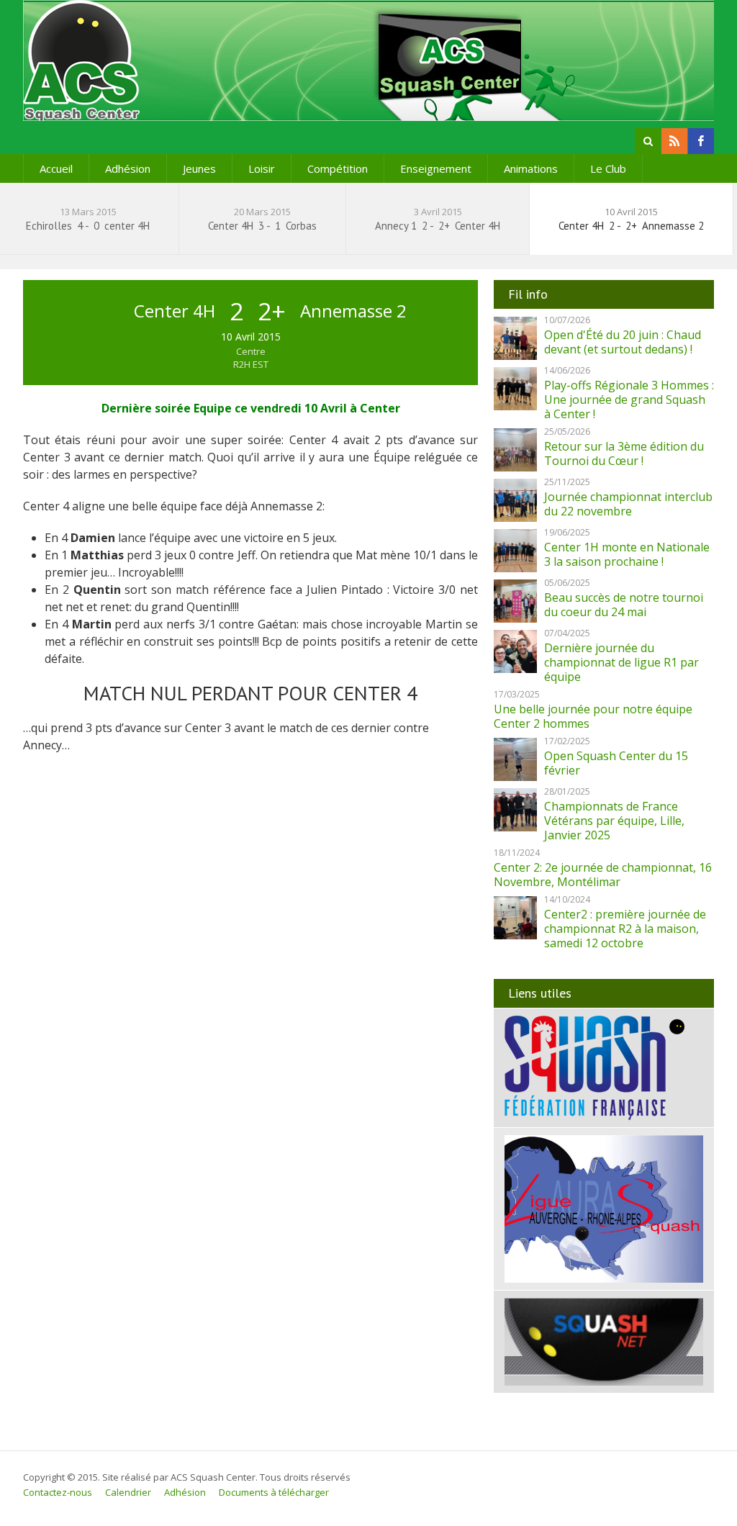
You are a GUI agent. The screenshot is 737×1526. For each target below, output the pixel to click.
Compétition (337, 168)
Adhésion (127, 168)
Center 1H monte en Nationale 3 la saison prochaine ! (627, 554)
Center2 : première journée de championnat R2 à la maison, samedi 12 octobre (625, 928)
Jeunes (199, 168)
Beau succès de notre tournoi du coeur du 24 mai (623, 605)
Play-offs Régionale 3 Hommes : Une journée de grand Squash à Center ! (629, 399)
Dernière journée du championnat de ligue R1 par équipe (621, 662)
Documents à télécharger (274, 1492)
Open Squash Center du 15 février (616, 763)
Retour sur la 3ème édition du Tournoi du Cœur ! (624, 453)
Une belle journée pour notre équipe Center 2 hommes (593, 716)
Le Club (608, 168)
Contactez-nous (57, 1492)
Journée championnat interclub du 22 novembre (628, 504)
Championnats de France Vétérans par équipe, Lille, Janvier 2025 (614, 820)
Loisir (261, 168)
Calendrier (128, 1492)
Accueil (56, 168)
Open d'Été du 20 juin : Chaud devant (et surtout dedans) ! (622, 342)
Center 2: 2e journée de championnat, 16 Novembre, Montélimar (603, 874)
